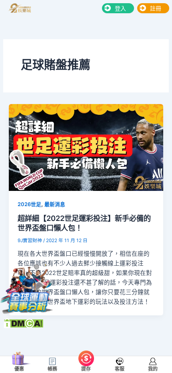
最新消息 (54, 204)
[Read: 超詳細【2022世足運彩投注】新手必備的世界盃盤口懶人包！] (86, 146)
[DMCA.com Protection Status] (23, 323)
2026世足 (29, 204)
